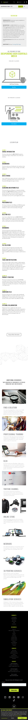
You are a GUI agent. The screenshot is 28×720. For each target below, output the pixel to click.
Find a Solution (5, 390)
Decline (12, 718)
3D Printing (14, 650)
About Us (14, 629)
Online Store (4, 499)
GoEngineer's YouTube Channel (8, 471)
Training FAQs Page (17, 44)
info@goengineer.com (15, 666)
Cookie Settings (4, 718)
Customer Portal (14, 638)
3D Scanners (14, 621)
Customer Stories (14, 639)
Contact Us (20, 6)
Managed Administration (14, 657)
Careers (14, 634)
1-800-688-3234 (15, 664)
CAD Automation (14, 651)
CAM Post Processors (14, 653)
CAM (14, 622)
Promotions (14, 624)
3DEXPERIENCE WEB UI (6, 6)
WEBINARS (4, 526)
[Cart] (26, 2)
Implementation (14, 655)
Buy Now (14, 87)
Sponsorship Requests (14, 675)
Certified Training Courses (7, 417)
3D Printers (14, 620)
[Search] (14, 2)
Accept (22, 718)
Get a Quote (14, 123)
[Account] (24, 2)
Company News (14, 637)
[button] (20, 2)
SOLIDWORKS (14, 617)
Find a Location (14, 674)
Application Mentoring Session (14, 630)
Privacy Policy (19, 715)
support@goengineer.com (15, 671)
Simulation (14, 658)
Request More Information (13, 334)
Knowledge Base (14, 642)
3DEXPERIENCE (14, 618)
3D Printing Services (6, 553)
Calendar (14, 633)
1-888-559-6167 (15, 670)
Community (14, 635)
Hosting (14, 654)
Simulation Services (6, 581)
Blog (3, 443)
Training (14, 645)
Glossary (14, 641)
